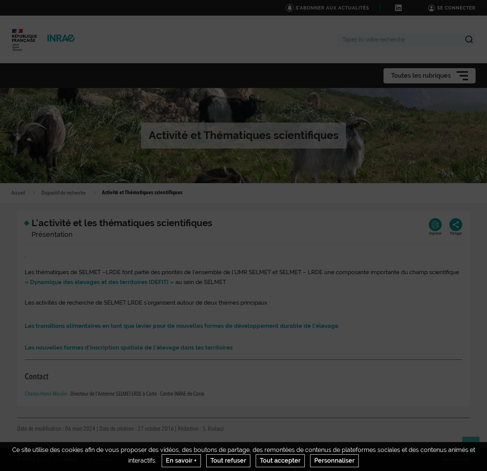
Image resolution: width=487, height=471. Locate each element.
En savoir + (181, 460)
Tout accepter (280, 460)
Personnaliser (334, 460)
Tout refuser (228, 460)
